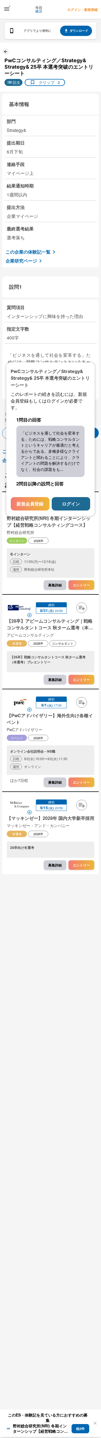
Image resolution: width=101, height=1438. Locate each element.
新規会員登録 (30, 504)
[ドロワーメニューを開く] (6, 9)
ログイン (71, 504)
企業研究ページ (21, 260)
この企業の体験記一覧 (28, 252)
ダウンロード (79, 30)
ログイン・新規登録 (82, 9)
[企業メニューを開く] (19, 608)
